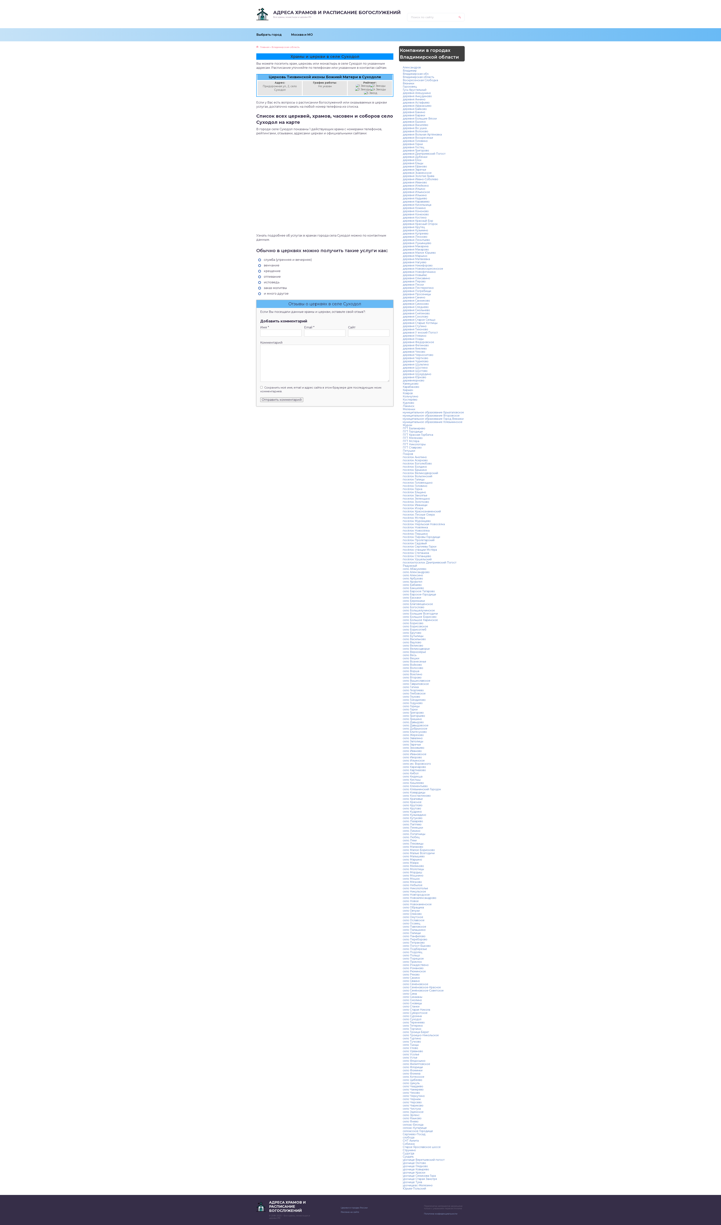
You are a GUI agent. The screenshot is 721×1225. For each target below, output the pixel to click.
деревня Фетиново (416, 345)
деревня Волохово (415, 131)
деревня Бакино (414, 112)
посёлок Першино (415, 533)
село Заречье (412, 744)
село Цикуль (411, 1083)
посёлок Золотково (416, 502)
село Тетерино (413, 1025)
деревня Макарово (416, 249)
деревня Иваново (415, 182)
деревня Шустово (415, 371)
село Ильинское (414, 760)
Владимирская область (418, 77)
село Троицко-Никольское (421, 1035)
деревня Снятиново (416, 313)
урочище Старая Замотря (420, 1179)
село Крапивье (413, 799)
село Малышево (414, 856)
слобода (408, 1137)
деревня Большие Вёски (420, 118)
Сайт (351, 327)
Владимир (410, 70)
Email (309, 327)
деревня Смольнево (416, 310)
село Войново (412, 664)
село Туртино (412, 1038)
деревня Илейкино (416, 185)
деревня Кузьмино (415, 230)
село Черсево (412, 1102)
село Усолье (411, 1054)
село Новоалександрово (419, 898)
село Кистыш (412, 779)
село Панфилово (414, 936)
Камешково (411, 383)
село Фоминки (412, 1070)
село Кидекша (412, 776)
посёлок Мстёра (414, 517)
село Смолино (412, 1000)
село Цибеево (412, 1080)
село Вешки (411, 658)
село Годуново (413, 703)
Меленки (409, 409)
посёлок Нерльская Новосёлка (424, 524)
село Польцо (411, 955)
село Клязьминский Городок (422, 789)
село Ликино (411, 831)
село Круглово (412, 805)
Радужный (410, 565)
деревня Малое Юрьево (419, 252)
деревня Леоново (415, 236)
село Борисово (413, 623)
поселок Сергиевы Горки (419, 546)
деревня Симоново (416, 303)
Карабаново (411, 387)
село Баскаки (412, 597)
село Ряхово (411, 974)
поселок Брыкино (415, 470)
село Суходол (412, 1019)
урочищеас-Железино (418, 1185)
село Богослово (413, 607)
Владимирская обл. (416, 74)
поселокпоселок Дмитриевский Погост (429, 562)
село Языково (412, 1118)
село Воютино (412, 674)
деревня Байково (415, 109)
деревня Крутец (414, 227)
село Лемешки (413, 827)
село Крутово (412, 808)
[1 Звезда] (363, 86)
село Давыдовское (415, 725)
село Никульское (414, 891)
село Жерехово (413, 735)
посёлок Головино (415, 486)
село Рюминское (414, 971)
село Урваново (413, 1051)
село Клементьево (415, 786)
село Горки (410, 709)
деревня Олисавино (416, 278)
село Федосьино (414, 1060)
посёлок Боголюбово (417, 463)
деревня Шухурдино (417, 374)
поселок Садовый (415, 543)
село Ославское (414, 920)
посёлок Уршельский (417, 559)
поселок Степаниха (416, 553)
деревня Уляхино (414, 335)
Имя (264, 327)
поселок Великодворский (420, 473)
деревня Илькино (415, 195)
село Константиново (417, 795)
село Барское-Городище (419, 594)
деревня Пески (413, 284)
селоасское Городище (418, 1131)
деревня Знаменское (417, 173)
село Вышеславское (416, 680)
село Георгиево (413, 690)
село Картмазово (414, 770)
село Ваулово (412, 642)
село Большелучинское (419, 610)
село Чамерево (413, 1089)
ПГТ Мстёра (411, 441)
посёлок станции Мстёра (420, 549)
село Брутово (412, 632)
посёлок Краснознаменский (422, 511)
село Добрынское (415, 728)
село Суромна (412, 1016)
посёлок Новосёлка (416, 530)
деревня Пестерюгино (418, 288)
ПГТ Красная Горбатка (418, 434)
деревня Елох (412, 160)
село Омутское (413, 917)
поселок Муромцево (417, 521)
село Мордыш (412, 872)
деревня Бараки (414, 115)
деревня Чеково (414, 351)
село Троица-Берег (416, 1032)
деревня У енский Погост (420, 332)
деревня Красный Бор (418, 220)
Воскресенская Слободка (420, 80)
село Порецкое (413, 958)
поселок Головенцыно (418, 482)
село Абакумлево (414, 569)
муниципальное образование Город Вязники (433, 418)
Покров (408, 454)
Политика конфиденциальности (440, 1213)
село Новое (411, 901)
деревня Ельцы (413, 163)
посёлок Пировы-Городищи (421, 537)
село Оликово (412, 914)
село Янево (411, 1121)
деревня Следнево (416, 307)
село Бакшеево (413, 588)
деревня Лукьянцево (417, 243)
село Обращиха (413, 907)
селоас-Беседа (413, 1124)
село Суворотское (415, 1013)
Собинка (409, 1144)
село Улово (410, 1048)
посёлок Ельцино (414, 492)
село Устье (410, 1057)
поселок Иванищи (415, 505)
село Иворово (412, 757)
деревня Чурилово (415, 361)
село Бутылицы (413, 636)
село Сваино (411, 981)
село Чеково (411, 1092)
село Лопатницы (414, 834)
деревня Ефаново (415, 166)
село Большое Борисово (420, 617)
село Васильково (414, 639)
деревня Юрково (414, 377)
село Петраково (414, 942)
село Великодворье (416, 648)
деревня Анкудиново (417, 96)
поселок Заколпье (415, 495)
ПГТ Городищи (413, 431)
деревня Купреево (415, 233)
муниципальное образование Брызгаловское (433, 412)
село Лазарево (413, 821)
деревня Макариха (415, 246)
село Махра (411, 862)
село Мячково (412, 882)
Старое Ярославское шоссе (422, 1147)
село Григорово (413, 712)
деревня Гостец (413, 147)
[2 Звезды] (377, 86)
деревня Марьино (415, 256)
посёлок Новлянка (415, 527)
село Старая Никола (416, 1009)
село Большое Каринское (420, 620)
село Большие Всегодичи (420, 613)
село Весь (409, 655)
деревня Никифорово (418, 265)
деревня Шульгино (416, 364)
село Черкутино (414, 1096)
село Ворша (411, 671)
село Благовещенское (418, 604)
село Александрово (416, 572)
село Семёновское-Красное (422, 987)
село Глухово (411, 696)
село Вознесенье (414, 661)
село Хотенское (413, 1076)
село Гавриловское (416, 684)
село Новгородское (416, 894)
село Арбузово (413, 578)
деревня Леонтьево (416, 240)
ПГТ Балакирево (414, 428)
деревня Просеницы (417, 294)
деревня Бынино (414, 121)
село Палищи (412, 933)
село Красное (412, 802)
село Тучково (412, 1041)
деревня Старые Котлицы (420, 323)
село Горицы (411, 706)
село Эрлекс (411, 1115)
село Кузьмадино (414, 815)
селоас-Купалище (415, 1128)
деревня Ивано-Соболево (420, 179)
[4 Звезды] (378, 89)
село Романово (413, 968)
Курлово (408, 403)
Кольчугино (410, 396)
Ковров (408, 393)
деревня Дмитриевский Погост (424, 153)
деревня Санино (414, 297)
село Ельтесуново (415, 731)
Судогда (408, 1153)
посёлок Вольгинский (417, 476)
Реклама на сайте (350, 1212)
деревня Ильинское (416, 192)
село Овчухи (411, 910)
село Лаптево (412, 824)
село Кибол (411, 773)
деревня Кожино (414, 208)
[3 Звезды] (362, 89)
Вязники (408, 83)
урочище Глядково (415, 1166)
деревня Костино (415, 217)
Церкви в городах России (354, 1207)
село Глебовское (414, 693)
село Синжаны (412, 997)
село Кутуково (412, 818)
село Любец (411, 837)
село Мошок (411, 878)
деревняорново (413, 380)
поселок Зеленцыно (416, 498)
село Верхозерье (414, 652)
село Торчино (412, 1029)
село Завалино (413, 738)
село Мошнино (413, 875)
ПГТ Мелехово (413, 438)
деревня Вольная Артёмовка (422, 134)
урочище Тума (412, 1182)
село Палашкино (414, 930)
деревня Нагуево (414, 262)
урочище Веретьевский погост (424, 1159)
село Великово (413, 645)
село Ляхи (410, 840)
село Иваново (412, 751)
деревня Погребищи (417, 291)
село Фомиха (411, 1073)
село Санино (411, 977)
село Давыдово (413, 722)
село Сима (410, 993)
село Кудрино (412, 811)
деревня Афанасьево (417, 105)
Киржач (408, 390)
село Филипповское (416, 1064)
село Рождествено (416, 965)
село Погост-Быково (417, 945)
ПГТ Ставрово (412, 447)
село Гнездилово (414, 700)
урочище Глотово (414, 1163)
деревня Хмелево (415, 348)
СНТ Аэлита (411, 1140)
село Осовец (411, 923)
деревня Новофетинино (419, 272)
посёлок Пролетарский (418, 540)
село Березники (414, 601)
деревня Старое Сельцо (419, 319)
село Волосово (413, 668)
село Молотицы (413, 869)
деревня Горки (413, 144)
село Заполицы (413, 741)
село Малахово (413, 846)
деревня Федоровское (418, 342)
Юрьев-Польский (414, 1188)
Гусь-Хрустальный (414, 89)
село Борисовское (415, 626)
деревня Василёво (415, 125)
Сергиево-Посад (414, 1134)
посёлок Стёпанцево (417, 556)
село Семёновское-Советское (423, 990)
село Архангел (412, 581)
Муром (407, 425)
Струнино (409, 1150)
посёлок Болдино (415, 466)
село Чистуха (412, 1108)
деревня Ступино (415, 326)
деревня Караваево (416, 201)
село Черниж (412, 1099)
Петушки (409, 450)
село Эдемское (413, 1112)
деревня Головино (415, 141)
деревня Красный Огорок (420, 224)
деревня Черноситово (418, 355)
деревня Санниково (416, 300)
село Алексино (413, 575)
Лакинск (408, 406)
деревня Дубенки (415, 157)
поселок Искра (413, 508)
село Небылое (412, 885)
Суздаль (408, 1156)
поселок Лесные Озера (419, 514)
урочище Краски (414, 1172)
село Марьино (412, 859)
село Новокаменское (417, 904)
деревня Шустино (415, 367)
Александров (412, 67)
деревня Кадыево (415, 198)
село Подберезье (415, 949)
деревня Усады (413, 339)
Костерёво (410, 399)
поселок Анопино (415, 457)
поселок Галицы (414, 479)
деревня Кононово (416, 211)
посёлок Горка (412, 489)
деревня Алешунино (417, 93)
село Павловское (414, 926)
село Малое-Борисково (419, 850)
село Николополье (415, 888)
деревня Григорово (416, 150)
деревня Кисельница (417, 204)
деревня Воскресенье (418, 137)
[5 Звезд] (370, 93)
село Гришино (412, 719)
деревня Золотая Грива (418, 176)
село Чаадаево (413, 1086)
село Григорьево (414, 716)
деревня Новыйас (415, 275)
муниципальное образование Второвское (431, 415)
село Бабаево (412, 585)
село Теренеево (414, 1022)
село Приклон (412, 961)
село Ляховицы (413, 843)
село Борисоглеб (414, 629)
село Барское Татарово (419, 591)
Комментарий (271, 342)
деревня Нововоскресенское (423, 268)
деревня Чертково (415, 358)
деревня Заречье (414, 169)
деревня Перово (414, 281)
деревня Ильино (414, 189)
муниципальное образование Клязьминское (432, 422)
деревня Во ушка (415, 128)
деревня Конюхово (416, 214)
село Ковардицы (414, 792)
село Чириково (413, 1105)
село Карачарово (414, 767)
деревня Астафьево (416, 102)
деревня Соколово (415, 316)
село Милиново (413, 866)
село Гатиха (411, 687)
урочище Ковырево (416, 1169)
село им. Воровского (417, 763)
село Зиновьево (413, 747)
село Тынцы (411, 1045)
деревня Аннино (414, 99)
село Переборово (415, 939)
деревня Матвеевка (416, 259)
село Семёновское (415, 984)
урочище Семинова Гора (419, 1175)
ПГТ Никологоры (414, 444)
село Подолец (412, 952)
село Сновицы (412, 1003)
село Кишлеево (413, 783)
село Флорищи (413, 1067)
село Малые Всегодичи (419, 853)
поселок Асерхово (415, 460)
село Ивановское (414, 754)
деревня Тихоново (415, 329)
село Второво (412, 677)
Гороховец (410, 86)
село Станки (411, 1006)
